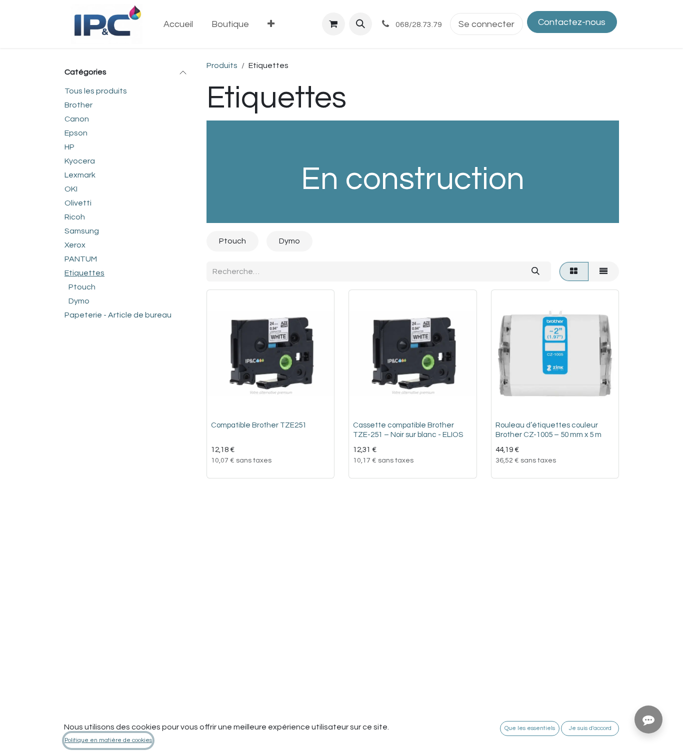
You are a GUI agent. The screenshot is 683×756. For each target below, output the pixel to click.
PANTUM (80, 259)
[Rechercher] (535, 272)
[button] (360, 24)
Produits (222, 66)
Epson (76, 133)
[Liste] (603, 272)
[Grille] (574, 272)
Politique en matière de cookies (108, 740)
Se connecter (486, 24)
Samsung (81, 231)
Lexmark (80, 175)
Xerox (75, 245)
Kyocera (79, 161)
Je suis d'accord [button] (590, 728)
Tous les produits (95, 91)
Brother (78, 105)
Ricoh (74, 217)
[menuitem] (178, 24)
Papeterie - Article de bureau (118, 315)
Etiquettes (84, 273)
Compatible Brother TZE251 (258, 425)
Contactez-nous (572, 22)
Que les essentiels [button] (529, 728)
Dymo (79, 301)
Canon (76, 119)
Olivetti (78, 203)
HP (69, 147)
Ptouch (82, 287)
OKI (71, 189)
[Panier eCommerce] (333, 24)
